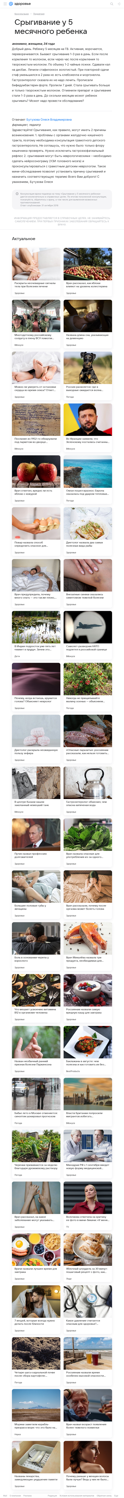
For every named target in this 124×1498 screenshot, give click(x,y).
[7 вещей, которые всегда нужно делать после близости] (36, 1309)
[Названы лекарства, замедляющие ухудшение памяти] (36, 1465)
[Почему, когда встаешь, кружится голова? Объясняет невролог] (36, 687)
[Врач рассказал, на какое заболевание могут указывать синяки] (36, 1206)
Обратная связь (104, 1495)
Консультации (22, 13)
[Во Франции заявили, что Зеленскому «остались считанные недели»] (88, 427)
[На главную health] (22, 4)
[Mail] (11, 4)
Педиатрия (38, 13)
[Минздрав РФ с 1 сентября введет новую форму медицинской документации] (88, 1154)
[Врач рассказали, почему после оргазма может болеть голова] (88, 894)
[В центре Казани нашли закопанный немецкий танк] (36, 791)
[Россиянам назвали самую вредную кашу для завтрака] (88, 998)
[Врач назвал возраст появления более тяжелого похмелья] (88, 1413)
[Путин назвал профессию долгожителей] (36, 842)
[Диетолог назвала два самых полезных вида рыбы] (88, 531)
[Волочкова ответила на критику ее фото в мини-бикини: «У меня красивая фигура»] (88, 1206)
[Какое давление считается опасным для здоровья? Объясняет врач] (88, 1309)
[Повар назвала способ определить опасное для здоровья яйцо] (36, 531)
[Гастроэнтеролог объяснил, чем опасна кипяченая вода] (88, 791)
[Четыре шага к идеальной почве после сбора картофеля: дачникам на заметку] (36, 1361)
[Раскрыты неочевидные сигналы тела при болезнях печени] (36, 272)
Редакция (52, 1495)
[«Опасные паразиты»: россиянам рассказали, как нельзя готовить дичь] (88, 739)
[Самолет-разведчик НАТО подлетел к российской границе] (88, 635)
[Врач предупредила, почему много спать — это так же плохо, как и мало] (36, 583)
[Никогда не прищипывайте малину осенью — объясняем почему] (88, 687)
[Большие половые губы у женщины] (36, 894)
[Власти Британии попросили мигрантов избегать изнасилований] (88, 1102)
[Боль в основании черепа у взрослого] (36, 946)
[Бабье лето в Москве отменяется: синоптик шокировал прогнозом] (36, 1102)
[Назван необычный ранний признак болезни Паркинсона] (36, 1050)
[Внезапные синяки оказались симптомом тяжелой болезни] (88, 583)
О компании (15, 1495)
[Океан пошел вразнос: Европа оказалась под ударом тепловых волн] (88, 479)
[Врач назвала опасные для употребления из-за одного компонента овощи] (88, 842)
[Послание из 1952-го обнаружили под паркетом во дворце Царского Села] (36, 427)
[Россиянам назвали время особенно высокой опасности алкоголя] (88, 1361)
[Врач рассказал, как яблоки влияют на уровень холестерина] (88, 272)
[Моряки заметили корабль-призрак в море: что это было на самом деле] (36, 1413)
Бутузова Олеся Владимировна (49, 119)
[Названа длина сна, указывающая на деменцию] (88, 324)
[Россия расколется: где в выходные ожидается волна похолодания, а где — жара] (88, 376)
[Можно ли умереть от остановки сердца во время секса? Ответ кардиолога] (36, 376)
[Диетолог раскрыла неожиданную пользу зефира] (36, 739)
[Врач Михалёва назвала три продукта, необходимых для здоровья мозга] (88, 946)
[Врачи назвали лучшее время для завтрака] (36, 1257)
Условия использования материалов (77, 1495)
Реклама (27, 1495)
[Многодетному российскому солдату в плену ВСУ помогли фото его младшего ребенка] (36, 324)
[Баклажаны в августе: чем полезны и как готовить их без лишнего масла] (88, 1050)
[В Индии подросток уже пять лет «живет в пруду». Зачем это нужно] (36, 635)
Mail (5, 1495)
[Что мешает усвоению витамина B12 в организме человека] (36, 998)
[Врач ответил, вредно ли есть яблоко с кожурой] (36, 479)
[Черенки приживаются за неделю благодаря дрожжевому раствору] (36, 1154)
